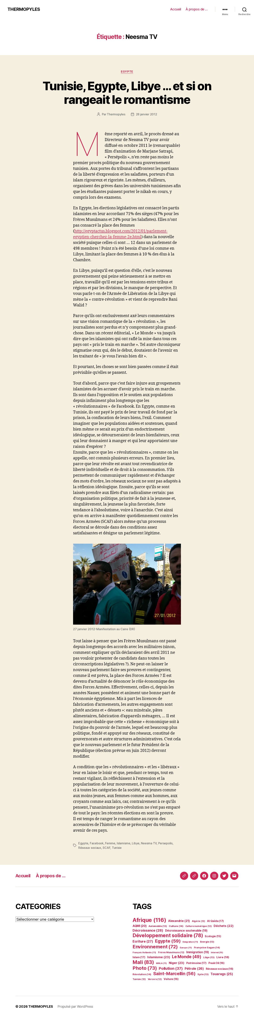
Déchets (224, 926)
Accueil (175, 9)
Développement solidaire (168, 935)
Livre (222, 957)
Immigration (197, 952)
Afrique (149, 920)
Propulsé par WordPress (75, 1006)
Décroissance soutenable (186, 930)
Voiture (171, 979)
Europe (186, 947)
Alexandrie (179, 921)
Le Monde (186, 956)
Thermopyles (116, 114)
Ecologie (213, 936)
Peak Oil (216, 963)
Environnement (155, 946)
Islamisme (123, 843)
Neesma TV (149, 843)
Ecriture (143, 941)
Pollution (171, 968)
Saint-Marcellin (174, 973)
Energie (207, 941)
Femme (110, 843)
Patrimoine (196, 963)
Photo (145, 968)
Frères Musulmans (171, 952)
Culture (176, 926)
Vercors (155, 979)
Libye (135, 843)
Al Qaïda (215, 921)
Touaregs (221, 974)
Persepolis (165, 843)
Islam (139, 957)
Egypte (127, 71)
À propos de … (197, 9)
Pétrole (194, 968)
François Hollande (144, 952)
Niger (176, 963)
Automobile (158, 926)
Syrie (202, 974)
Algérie (198, 921)
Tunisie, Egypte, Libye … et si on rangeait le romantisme (127, 93)
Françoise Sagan (207, 947)
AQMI (140, 926)
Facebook (97, 843)
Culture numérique (198, 926)
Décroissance (148, 930)
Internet (217, 952)
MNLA (161, 963)
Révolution (142, 974)
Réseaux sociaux (89, 848)
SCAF (106, 848)
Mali (143, 962)
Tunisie (117, 848)
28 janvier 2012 (146, 114)
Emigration (190, 942)
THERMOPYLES (23, 9)
